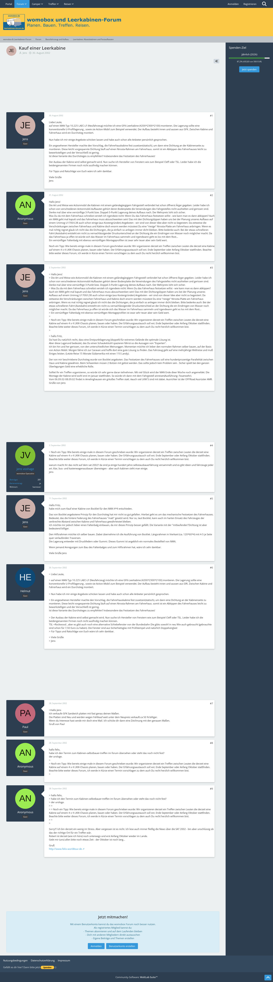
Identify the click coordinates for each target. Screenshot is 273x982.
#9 (211, 788)
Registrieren (249, 4)
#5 (211, 498)
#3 (211, 267)
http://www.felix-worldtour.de (65, 848)
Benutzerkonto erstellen (122, 946)
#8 (211, 742)
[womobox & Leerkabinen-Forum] (136, 22)
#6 (211, 567)
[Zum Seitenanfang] (267, 977)
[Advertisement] (113, 89)
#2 (211, 195)
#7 (211, 703)
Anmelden (233, 4)
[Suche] (264, 4)
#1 (211, 115)
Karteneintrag (16, 483)
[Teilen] (216, 61)
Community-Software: (136, 977)
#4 (211, 445)
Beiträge (13, 479)
